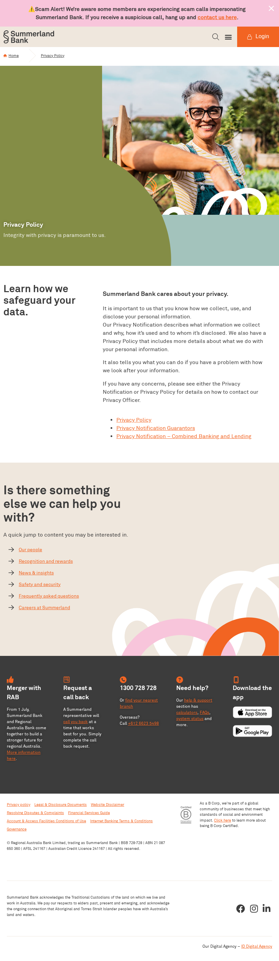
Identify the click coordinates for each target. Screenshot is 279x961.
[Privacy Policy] (32, 55)
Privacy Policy (52, 55)
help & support (198, 700)
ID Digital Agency (256, 946)
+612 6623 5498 (143, 723)
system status (189, 718)
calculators (186, 712)
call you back (75, 721)
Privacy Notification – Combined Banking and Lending (183, 436)
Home (14, 55)
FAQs (204, 712)
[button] (216, 37)
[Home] (5, 55)
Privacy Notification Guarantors (155, 428)
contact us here (217, 17)
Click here (222, 820)
